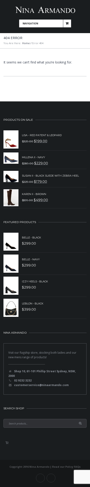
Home (26, 43)
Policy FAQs (73, 466)
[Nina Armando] (45, 9)
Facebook (40, 478)
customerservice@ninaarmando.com (41, 385)
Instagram (51, 478)
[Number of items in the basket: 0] (6, 442)
